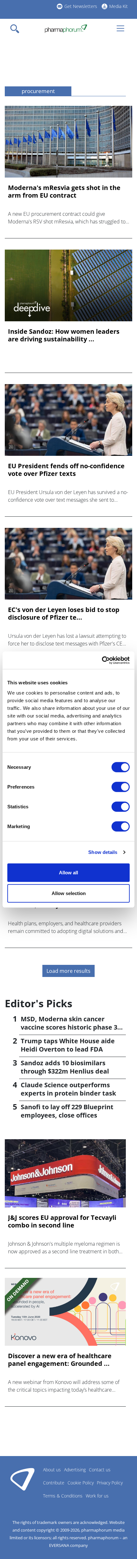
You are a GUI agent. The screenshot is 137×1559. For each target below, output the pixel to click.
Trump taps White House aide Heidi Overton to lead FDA (68, 1045)
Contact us (100, 1470)
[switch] (121, 787)
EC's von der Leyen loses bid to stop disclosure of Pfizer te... (63, 613)
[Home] (66, 28)
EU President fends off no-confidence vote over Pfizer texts (66, 469)
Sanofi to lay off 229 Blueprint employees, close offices (67, 1111)
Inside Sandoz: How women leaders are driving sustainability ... (63, 335)
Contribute (53, 1483)
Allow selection (69, 893)
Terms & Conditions (63, 1496)
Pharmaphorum (22, 1479)
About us (52, 1470)
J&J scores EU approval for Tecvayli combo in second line (62, 1221)
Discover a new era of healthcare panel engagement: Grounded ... (60, 1359)
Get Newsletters (80, 6)
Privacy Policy (110, 1483)
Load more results (68, 970)
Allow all (68, 872)
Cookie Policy (81, 1483)
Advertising (75, 1470)
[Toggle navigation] (16, 29)
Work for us (97, 1496)
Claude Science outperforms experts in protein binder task (68, 1089)
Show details (102, 852)
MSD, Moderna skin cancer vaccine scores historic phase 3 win (69, 1027)
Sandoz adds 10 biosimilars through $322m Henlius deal (65, 1067)
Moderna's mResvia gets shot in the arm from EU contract (64, 191)
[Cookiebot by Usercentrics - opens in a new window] (102, 660)
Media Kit (118, 6)
